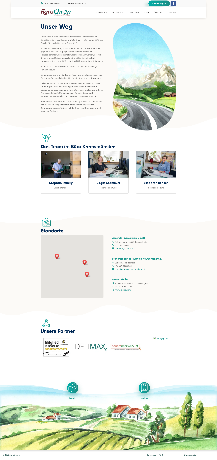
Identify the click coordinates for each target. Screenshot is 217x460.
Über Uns (158, 12)
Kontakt (72, 398)
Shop (146, 12)
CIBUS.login (159, 3)
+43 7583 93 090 (52, 3)
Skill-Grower (117, 12)
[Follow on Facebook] (173, 3)
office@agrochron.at (124, 248)
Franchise (172, 12)
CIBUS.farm (101, 12)
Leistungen (134, 12)
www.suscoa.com (122, 290)
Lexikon (144, 398)
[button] (85, 262)
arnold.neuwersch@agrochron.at (129, 269)
